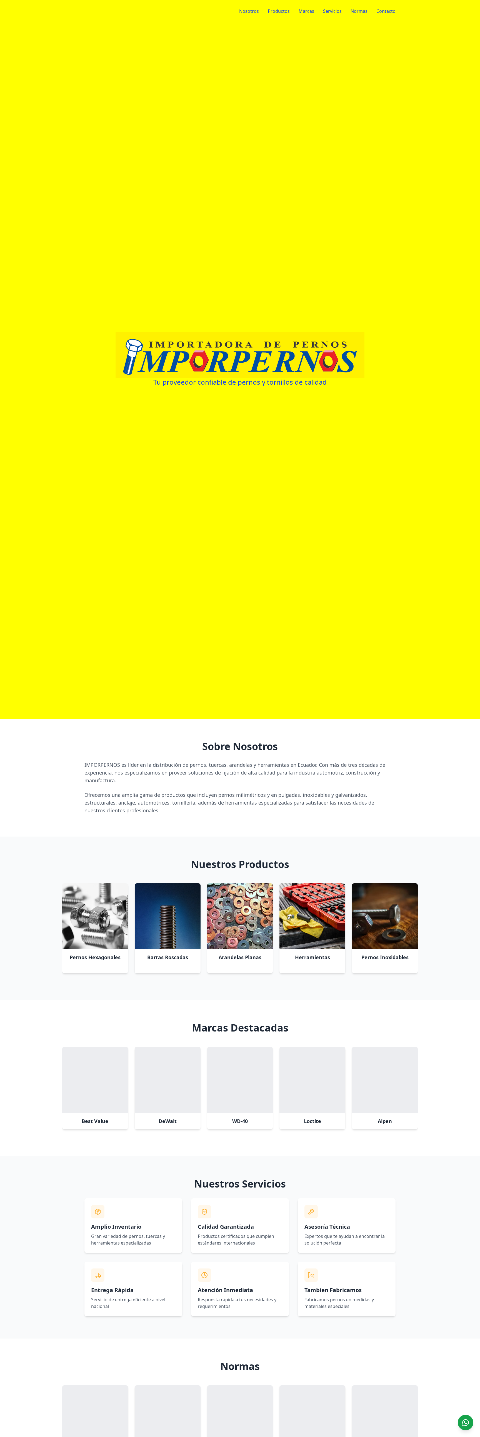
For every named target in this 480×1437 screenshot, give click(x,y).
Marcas (306, 11)
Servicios (332, 11)
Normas (359, 11)
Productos (279, 11)
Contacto (386, 11)
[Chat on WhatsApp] (465, 1422)
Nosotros (249, 11)
